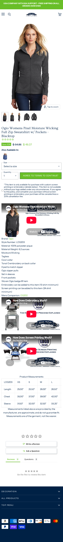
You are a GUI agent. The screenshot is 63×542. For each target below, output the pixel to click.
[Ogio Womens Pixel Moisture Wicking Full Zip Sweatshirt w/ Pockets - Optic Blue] (5, 159)
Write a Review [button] (33, 444)
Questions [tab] (28, 459)
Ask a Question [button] (33, 451)
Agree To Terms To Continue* (40, 175)
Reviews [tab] (11, 459)
